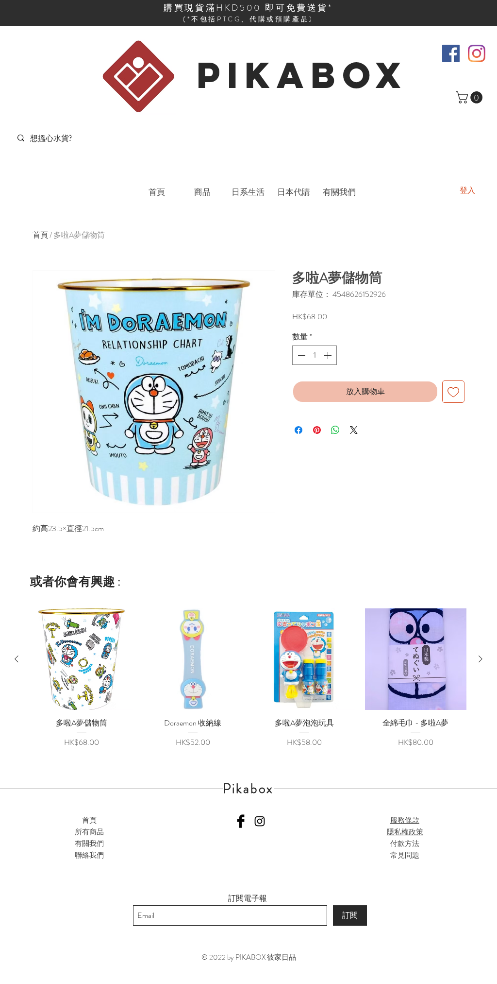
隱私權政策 (405, 832)
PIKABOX (302, 75)
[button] (470, 97)
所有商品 (89, 832)
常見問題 (404, 855)
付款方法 (404, 843)
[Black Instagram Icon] (259, 821)
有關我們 (89, 843)
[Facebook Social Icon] (451, 53)
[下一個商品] (480, 659)
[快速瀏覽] (82, 659)
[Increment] (328, 355)
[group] (248, 678)
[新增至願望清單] (453, 391)
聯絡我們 (89, 855)
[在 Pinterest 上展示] (317, 430)
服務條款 (404, 820)
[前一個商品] (16, 659)
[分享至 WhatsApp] (335, 430)
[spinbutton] (314, 355)
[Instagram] (476, 53)
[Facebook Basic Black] (241, 821)
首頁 (40, 235)
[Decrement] (300, 355)
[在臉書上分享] (298, 430)
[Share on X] (354, 430)
